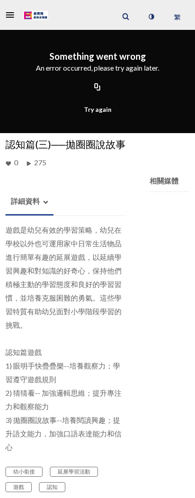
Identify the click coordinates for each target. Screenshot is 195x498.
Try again (98, 109)
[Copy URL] (97, 87)
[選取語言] (177, 17)
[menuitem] (125, 17)
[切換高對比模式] (151, 17)
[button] (12, 15)
